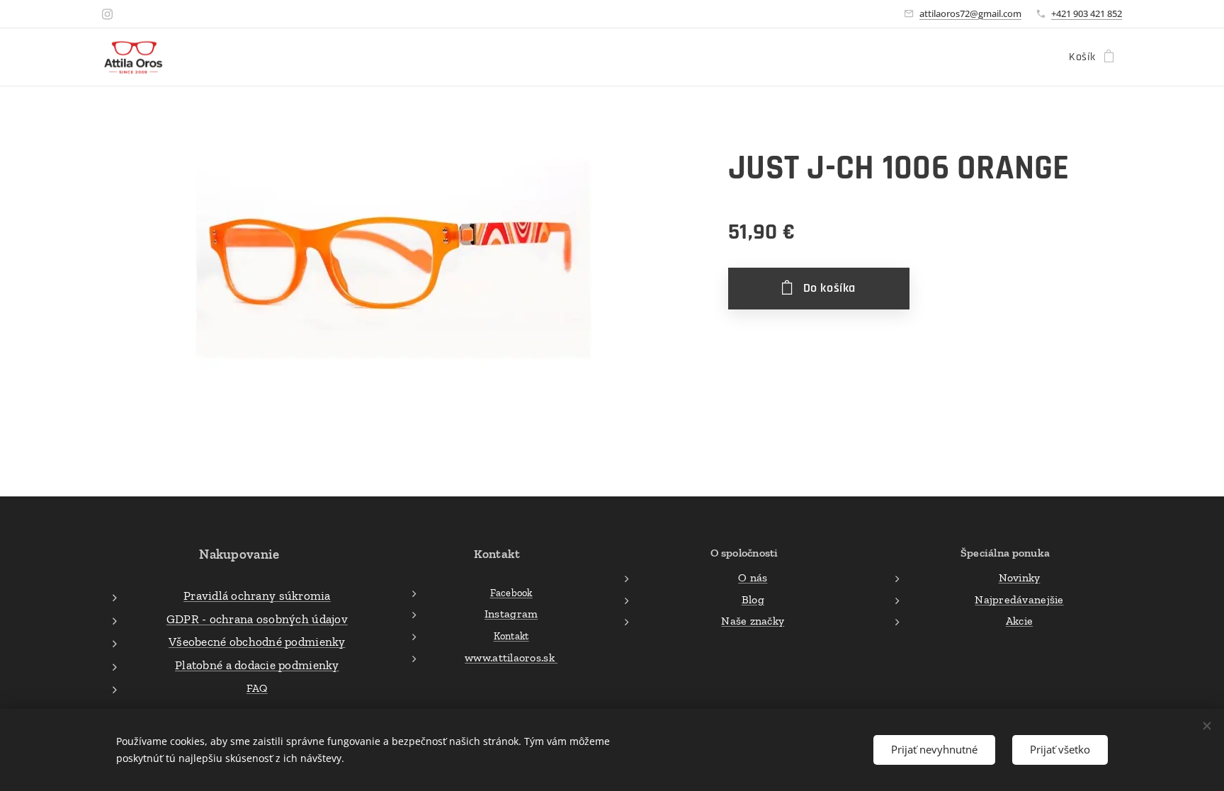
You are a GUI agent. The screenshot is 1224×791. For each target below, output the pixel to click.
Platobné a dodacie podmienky (257, 665)
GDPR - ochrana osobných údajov (257, 619)
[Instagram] (107, 14)
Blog (753, 599)
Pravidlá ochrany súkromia (257, 595)
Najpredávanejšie (1019, 599)
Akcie (1019, 620)
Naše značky (752, 620)
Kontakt (511, 636)
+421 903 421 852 (1086, 13)
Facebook (511, 592)
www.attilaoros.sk (511, 657)
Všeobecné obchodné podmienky (257, 641)
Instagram (511, 613)
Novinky (1020, 577)
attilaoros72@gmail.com (970, 13)
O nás (752, 577)
